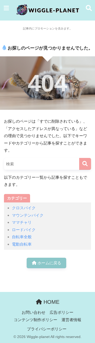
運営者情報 (71, 320)
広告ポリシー (61, 312)
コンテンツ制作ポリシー (35, 320)
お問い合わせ (33, 312)
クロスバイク (24, 208)
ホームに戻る (48, 263)
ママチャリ (22, 222)
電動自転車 (22, 244)
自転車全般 (22, 237)
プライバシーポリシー (46, 329)
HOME (50, 302)
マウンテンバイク (28, 215)
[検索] (85, 164)
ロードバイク (24, 229)
